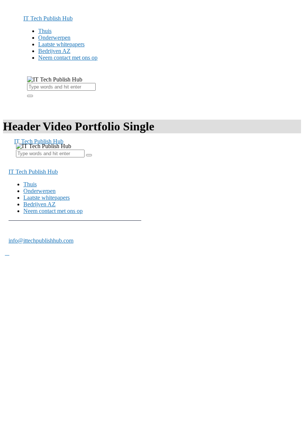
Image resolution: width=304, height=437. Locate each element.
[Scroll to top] (7, 253)
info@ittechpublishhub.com (41, 240)
